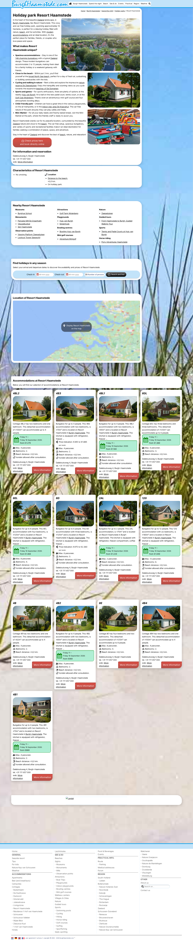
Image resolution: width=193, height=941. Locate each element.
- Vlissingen (146, 873)
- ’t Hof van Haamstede (22, 927)
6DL (144, 393)
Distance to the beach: (58, 178)
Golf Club (24, 98)
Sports (58, 907)
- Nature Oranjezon (149, 857)
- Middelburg (146, 876)
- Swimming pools (63, 910)
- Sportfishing (61, 929)
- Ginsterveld (17, 899)
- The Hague (103, 899)
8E (100, 603)
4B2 (58, 603)
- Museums (60, 864)
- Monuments (61, 867)
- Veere (144, 854)
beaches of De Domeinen (47, 88)
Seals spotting (61, 932)
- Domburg (145, 866)
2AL (101, 498)
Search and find (117, 274)
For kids (15, 864)
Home (14, 851)
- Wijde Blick (17, 920)
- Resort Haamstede (21, 908)
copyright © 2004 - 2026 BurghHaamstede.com (58, 938)
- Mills (57, 870)
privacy (39, 938)
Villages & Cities (62, 898)
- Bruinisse (102, 920)
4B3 (58, 393)
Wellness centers (62, 895)
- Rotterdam (103, 902)
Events (121, 4)
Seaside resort (18, 858)
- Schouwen (17, 914)
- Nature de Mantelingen (151, 863)
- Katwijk (102, 893)
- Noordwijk (103, 890)
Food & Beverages (106, 851)
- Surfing (58, 926)
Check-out (60, 274)
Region (136, 4)
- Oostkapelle (147, 860)
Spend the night (95, 4)
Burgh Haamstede (80, 4)
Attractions (60, 877)
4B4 (144, 603)
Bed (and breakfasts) (21, 881)
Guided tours (60, 904)
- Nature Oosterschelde (108, 927)
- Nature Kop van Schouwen (110, 930)
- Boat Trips (60, 880)
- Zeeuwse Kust (19, 923)
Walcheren (145, 851)
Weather (144, 4)
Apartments (17, 878)
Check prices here (32, 142)
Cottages (16, 887)
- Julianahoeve (18, 902)
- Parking (102, 864)
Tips (14, 861)
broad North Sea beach (39, 76)
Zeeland (40, 20)
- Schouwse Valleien (21, 917)
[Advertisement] (162, 68)
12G (144, 498)
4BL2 (16, 393)
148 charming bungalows (26, 58)
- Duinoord (16, 896)
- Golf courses (61, 923)
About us (145, 883)
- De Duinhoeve (19, 893)
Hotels (15, 930)
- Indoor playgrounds (64, 886)
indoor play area (55, 107)
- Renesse (102, 914)
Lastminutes (60, 851)
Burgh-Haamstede (21, 23)
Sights (58, 861)
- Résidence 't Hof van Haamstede (27, 911)
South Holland (104, 878)
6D (57, 498)
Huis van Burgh (28, 95)
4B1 (15, 694)
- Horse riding (61, 920)
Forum (100, 870)
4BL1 (102, 393)
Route (100, 861)
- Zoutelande (146, 870)
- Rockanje (102, 905)
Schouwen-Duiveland (107, 911)
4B (14, 603)
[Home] (70, 4)
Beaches (58, 858)
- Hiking (58, 917)
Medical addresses (106, 867)
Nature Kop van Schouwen (23, 867)
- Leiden (101, 881)
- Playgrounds (61, 883)
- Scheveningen (105, 896)
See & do (113, 4)
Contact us (145, 890)
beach (22, 32)
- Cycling (59, 913)
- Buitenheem (18, 890)
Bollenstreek (103, 884)
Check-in (31, 274)
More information (25, 162)
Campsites (16, 884)
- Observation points (64, 873)
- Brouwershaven (105, 917)
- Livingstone (18, 905)
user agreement (30, 938)
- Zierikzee (102, 923)
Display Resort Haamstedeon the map (78, 327)
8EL (15, 498)
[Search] (149, 4)
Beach (105, 4)
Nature (58, 901)
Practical (128, 4)
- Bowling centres (62, 889)
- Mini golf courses (63, 892)
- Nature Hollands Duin (108, 887)
